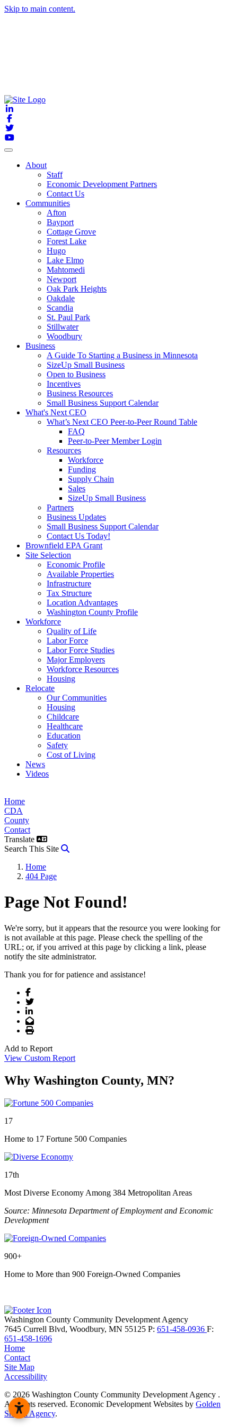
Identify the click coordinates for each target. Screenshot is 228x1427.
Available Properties (80, 574)
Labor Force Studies (81, 650)
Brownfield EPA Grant (63, 545)
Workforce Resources (83, 669)
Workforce (85, 459)
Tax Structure (69, 593)
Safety (57, 745)
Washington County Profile (92, 612)
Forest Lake (66, 241)
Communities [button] (47, 203)
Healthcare (65, 726)
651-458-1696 (28, 1338)
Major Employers (76, 659)
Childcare (63, 716)
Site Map (19, 1367)
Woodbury (64, 336)
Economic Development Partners (102, 184)
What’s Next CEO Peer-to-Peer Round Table (122, 421)
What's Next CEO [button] (55, 412)
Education (64, 735)
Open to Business (76, 374)
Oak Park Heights (77, 288)
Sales (76, 488)
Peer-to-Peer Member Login (115, 440)
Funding (82, 469)
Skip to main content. (39, 8)
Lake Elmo (65, 260)
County (16, 820)
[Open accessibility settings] (19, 1408)
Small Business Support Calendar (103, 402)
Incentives (64, 383)
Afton (56, 212)
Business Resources (80, 393)
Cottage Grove (71, 231)
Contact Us (65, 193)
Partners (60, 507)
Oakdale (61, 298)
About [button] (36, 165)
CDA (13, 810)
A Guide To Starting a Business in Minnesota (122, 355)
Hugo (56, 250)
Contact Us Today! (78, 535)
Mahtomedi (66, 269)
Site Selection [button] (48, 555)
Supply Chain (91, 478)
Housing (61, 678)
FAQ (76, 431)
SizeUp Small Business (86, 364)
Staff (55, 174)
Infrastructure (69, 583)
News (35, 764)
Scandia (60, 307)
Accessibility (25, 1376)
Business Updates (76, 516)
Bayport (60, 222)
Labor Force (67, 640)
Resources (64, 450)
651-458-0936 (182, 1329)
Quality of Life (72, 631)
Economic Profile (76, 564)
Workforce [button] (43, 621)
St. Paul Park (68, 317)
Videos (37, 773)
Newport (61, 279)
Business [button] (40, 345)
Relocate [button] (40, 688)
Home (14, 801)
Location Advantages (82, 602)
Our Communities (77, 697)
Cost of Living (71, 754)
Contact (17, 829)
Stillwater (62, 326)
